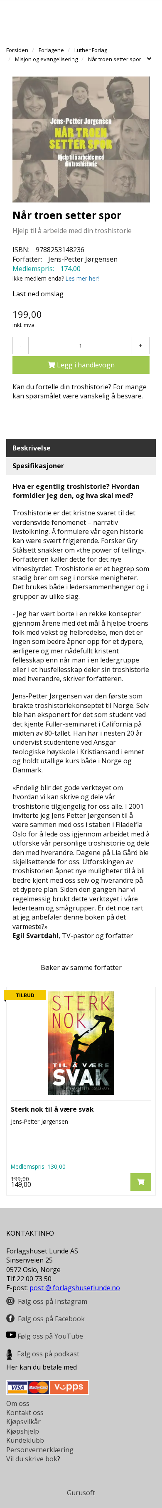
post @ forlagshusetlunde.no (74, 1287)
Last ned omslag (38, 293)
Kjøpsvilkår (23, 1421)
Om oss (17, 1403)
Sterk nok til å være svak (52, 1109)
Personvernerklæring (40, 1449)
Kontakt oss (25, 1412)
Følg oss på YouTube (50, 1336)
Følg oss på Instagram (52, 1301)
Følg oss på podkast (48, 1353)
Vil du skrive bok (31, 1458)
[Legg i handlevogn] (140, 1182)
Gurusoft (81, 1492)
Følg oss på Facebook (51, 1318)
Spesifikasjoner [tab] (38, 465)
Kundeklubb (25, 1440)
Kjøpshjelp (22, 1431)
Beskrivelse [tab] (31, 448)
